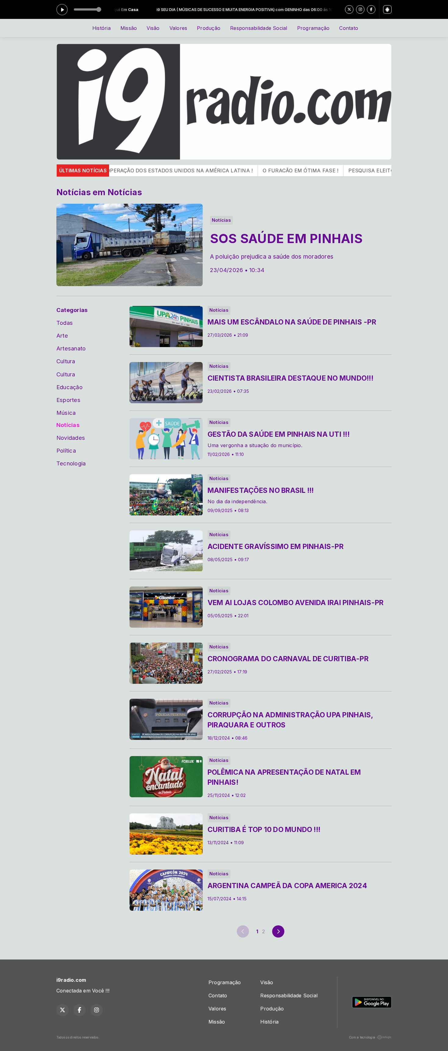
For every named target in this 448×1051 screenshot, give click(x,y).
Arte (62, 335)
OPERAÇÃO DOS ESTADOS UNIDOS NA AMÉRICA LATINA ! (130, 170)
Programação (313, 28)
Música (66, 412)
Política (66, 450)
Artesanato (71, 348)
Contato (348, 28)
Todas (64, 322)
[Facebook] (371, 9)
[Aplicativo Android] (387, 9)
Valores (178, 28)
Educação (69, 387)
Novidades (70, 437)
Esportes (68, 399)
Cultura (65, 361)
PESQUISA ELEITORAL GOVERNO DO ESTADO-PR (361, 170)
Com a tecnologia (362, 1037)
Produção (208, 28)
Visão (153, 28)
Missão (128, 28)
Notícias (68, 424)
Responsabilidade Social (258, 28)
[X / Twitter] (349, 9)
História (101, 28)
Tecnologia (71, 463)
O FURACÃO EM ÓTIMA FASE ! (252, 170)
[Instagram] (360, 9)
